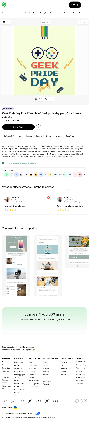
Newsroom (6, 371)
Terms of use (80, 368)
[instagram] (30, 401)
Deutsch (46, 365)
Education (32, 368)
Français (46, 368)
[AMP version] (47, 22)
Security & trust (81, 374)
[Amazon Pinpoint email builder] (31, 174)
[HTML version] (43, 22)
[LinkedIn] (13, 401)
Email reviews (34, 380)
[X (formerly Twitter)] (21, 401)
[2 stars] (5, 120)
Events (48, 136)
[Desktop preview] (4, 22)
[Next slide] (68, 187)
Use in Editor (18, 127)
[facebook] (4, 401)
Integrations (18, 371)
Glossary (32, 371)
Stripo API (64, 365)
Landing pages (19, 375)
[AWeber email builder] (41, 174)
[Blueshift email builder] (55, 174)
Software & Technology (13, 136)
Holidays (58, 136)
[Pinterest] (55, 401)
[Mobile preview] (8, 22)
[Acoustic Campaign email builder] (6, 174)
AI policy (79, 371)
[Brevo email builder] (65, 174)
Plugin (16, 365)
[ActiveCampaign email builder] (16, 174)
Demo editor (18, 362)
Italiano (45, 375)
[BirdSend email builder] (50, 174)
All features (18, 368)
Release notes (66, 368)
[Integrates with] (84, 174)
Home (4, 13)
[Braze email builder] (60, 174)
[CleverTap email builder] (80, 174)
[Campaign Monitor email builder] (70, 174)
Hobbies (29, 136)
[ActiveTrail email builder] (21, 174)
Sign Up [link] (74, 5)
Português (46, 378)
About (4, 365)
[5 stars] (10, 120)
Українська (47, 381)
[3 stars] (7, 120)
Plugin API (64, 362)
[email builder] (4, 5)
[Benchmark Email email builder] (46, 174)
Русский (46, 384)
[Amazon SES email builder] (36, 174)
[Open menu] (85, 4)
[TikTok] (38, 401)
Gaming (39, 136)
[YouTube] (47, 401)
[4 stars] (9, 120)
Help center (33, 365)
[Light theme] (81, 22)
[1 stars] (3, 120)
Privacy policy (81, 365)
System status (81, 377)
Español (46, 371)
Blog (30, 362)
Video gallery (34, 384)
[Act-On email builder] (11, 174)
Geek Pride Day (71, 136)
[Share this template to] (38, 127)
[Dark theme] (85, 22)
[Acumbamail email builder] (26, 174)
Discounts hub (34, 387)
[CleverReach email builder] (75, 174)
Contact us (6, 368)
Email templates (15, 13)
